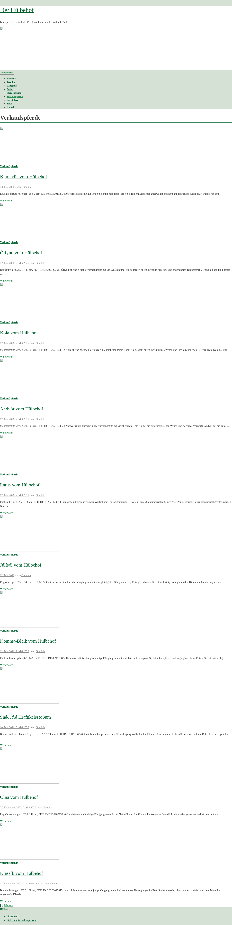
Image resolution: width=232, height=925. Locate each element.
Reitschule (12, 86)
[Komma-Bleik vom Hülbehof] (116, 610)
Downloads (13, 916)
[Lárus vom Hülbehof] (116, 454)
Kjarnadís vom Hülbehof (23, 176)
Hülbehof (11, 78)
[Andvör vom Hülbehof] (116, 377)
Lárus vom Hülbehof (19, 484)
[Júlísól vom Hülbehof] (116, 534)
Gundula (26, 187)
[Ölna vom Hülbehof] (116, 766)
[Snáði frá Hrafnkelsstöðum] (116, 686)
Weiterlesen (6, 200)
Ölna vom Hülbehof (19, 797)
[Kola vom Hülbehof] (116, 301)
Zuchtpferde (13, 100)
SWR (9, 103)
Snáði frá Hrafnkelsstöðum (25, 717)
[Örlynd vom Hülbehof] (116, 221)
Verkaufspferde (15, 96)
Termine (11, 82)
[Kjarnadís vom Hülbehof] (116, 145)
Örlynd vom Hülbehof (21, 252)
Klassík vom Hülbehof (21, 873)
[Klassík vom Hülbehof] (116, 842)
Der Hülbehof (17, 10)
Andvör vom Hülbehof (21, 408)
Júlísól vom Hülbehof (20, 565)
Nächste (8, 905)
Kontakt (11, 107)
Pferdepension (14, 93)
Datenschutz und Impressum (22, 920)
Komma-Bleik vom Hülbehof (28, 641)
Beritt (10, 89)
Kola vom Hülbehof (19, 332)
